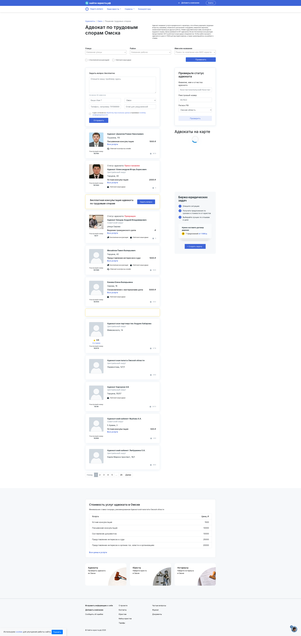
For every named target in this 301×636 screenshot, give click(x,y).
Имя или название (183, 48)
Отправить (99, 120)
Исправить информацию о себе (99, 606)
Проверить (195, 118)
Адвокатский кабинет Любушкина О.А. (126, 450)
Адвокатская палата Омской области (126, 360)
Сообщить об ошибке (94, 614)
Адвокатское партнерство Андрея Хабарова (129, 323)
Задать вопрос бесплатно (102, 73)
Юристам (122, 614)
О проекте (123, 606)
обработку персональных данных (118, 113)
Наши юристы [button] (113, 9)
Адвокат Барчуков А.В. (118, 387)
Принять (57, 632)
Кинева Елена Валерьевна (120, 282)
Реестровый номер (187, 95)
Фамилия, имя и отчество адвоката (190, 83)
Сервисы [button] (129, 9)
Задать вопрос (96, 9)
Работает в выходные (123, 60)
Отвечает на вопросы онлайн (120, 148)
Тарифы (122, 623)
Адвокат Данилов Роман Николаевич (125, 134)
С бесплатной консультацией (99, 60)
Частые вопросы (159, 606)
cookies (19, 632)
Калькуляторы (144, 9)
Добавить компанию (190, 3)
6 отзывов (96, 343)
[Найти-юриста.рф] (98, 3)
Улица (88, 48)
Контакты (123, 610)
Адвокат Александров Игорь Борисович (127, 169)
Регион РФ (183, 105)
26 (121, 475)
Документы (157, 614)
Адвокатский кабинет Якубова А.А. (124, 418)
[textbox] (105, 52)
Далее (128, 475)
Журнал (155, 610)
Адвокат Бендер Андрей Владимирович (127, 220)
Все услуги (112, 144)
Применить (200, 59)
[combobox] (105, 52)
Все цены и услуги (98, 552)
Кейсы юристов (125, 619)
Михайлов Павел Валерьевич (121, 250)
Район (133, 48)
